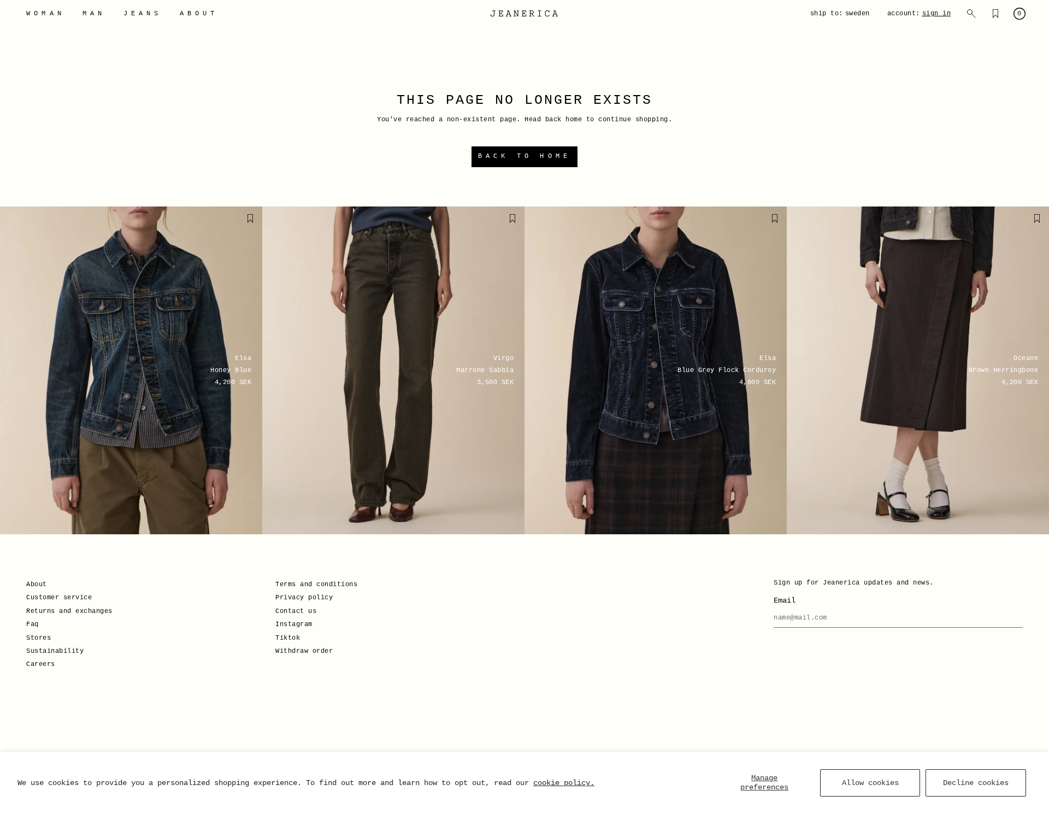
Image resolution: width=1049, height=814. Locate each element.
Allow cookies (870, 782)
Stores (38, 638)
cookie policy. (563, 782)
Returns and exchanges (69, 611)
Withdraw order (304, 651)
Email (784, 600)
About (36, 584)
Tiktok (287, 638)
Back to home (524, 156)
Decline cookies (976, 782)
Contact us (295, 611)
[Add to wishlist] (250, 219)
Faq (32, 624)
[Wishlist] (995, 14)
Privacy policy (304, 597)
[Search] (971, 14)
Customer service (59, 597)
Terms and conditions (316, 584)
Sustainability (55, 651)
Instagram (294, 624)
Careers (40, 664)
